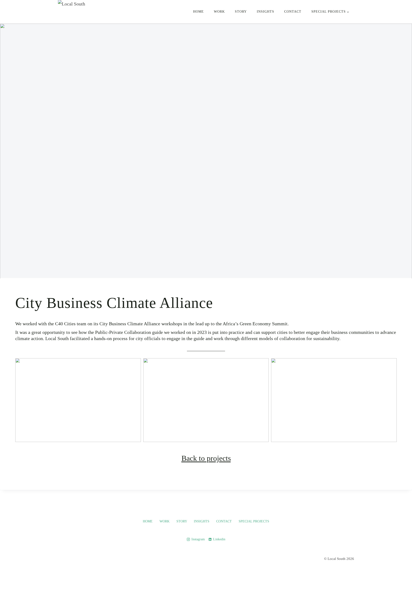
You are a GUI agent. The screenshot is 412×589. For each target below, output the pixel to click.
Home (198, 11)
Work (219, 11)
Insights (265, 11)
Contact (292, 11)
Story (241, 11)
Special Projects (254, 521)
